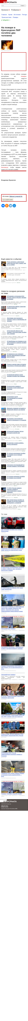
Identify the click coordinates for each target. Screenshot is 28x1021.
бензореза (4, 167)
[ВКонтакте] (3, 205)
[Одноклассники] (7, 205)
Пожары (15, 17)
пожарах (23, 76)
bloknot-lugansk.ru (7, 50)
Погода (24, 14)
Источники (17, 14)
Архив (10, 14)
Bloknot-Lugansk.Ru (15, 196)
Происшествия (6, 17)
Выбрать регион (4, 806)
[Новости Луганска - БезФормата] (8, 2)
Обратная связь (4, 805)
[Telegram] (10, 205)
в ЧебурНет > (5, 20)
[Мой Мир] (14, 205)
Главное (4, 14)
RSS (16, 808)
